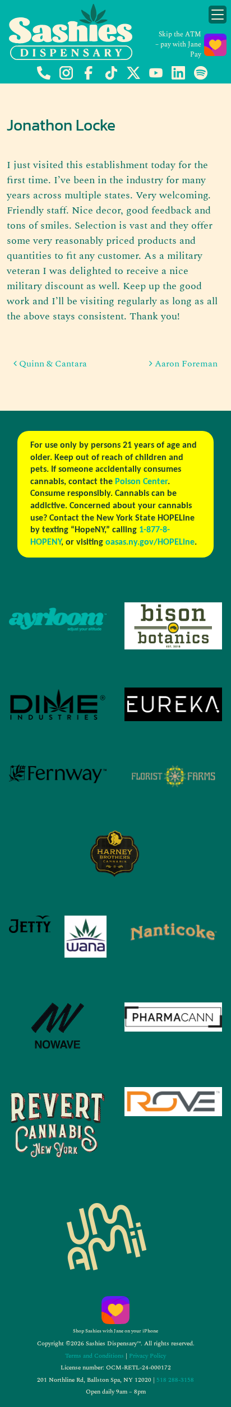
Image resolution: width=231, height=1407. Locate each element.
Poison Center (141, 481)
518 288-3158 (175, 1380)
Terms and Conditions (94, 1355)
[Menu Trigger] (218, 15)
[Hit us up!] (43, 77)
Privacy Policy (147, 1355)
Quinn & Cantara (52, 363)
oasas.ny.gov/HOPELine (150, 542)
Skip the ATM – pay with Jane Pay (178, 44)
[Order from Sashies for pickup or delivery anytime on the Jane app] (115, 1310)
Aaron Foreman (185, 363)
